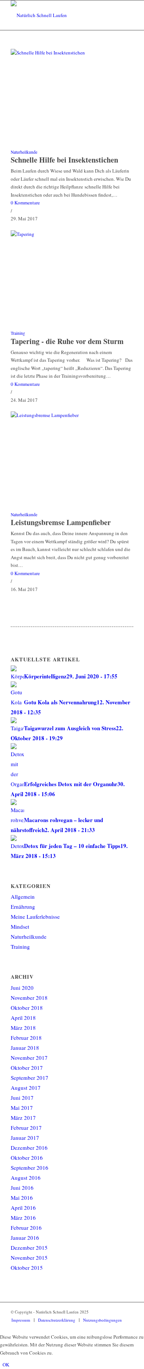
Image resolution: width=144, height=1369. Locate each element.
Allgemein (23, 896)
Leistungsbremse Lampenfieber (61, 522)
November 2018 (29, 997)
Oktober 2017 (27, 1067)
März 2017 (23, 1117)
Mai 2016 (22, 1197)
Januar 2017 (25, 1137)
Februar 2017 (26, 1127)
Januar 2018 (25, 1047)
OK (6, 1364)
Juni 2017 (22, 1097)
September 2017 (29, 1077)
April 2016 (23, 1207)
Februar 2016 (26, 1227)
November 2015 (29, 1257)
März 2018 (23, 1027)
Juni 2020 (22, 987)
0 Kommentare (25, 202)
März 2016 (23, 1217)
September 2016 (29, 1167)
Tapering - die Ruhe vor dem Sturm (67, 341)
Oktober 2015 (27, 1267)
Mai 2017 (22, 1107)
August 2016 (26, 1177)
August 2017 (26, 1087)
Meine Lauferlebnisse (35, 916)
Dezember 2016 (29, 1147)
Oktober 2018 (27, 1007)
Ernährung (23, 906)
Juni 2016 (22, 1187)
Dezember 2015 (29, 1247)
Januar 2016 (25, 1237)
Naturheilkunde (24, 152)
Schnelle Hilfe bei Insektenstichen (64, 159)
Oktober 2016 (27, 1157)
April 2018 (23, 1017)
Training (18, 333)
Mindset (20, 926)
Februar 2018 (26, 1037)
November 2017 (29, 1057)
